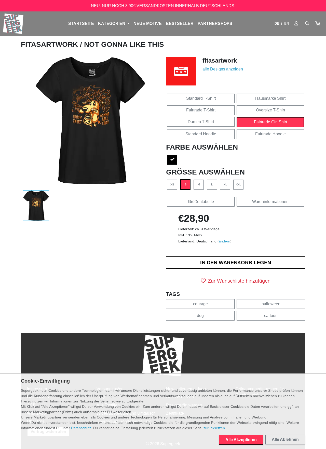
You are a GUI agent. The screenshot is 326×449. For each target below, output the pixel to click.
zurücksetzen (214, 428)
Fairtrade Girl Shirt (270, 122)
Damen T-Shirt (201, 122)
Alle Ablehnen (285, 439)
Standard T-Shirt (201, 98)
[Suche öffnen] (307, 23)
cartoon (271, 315)
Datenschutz (81, 428)
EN (286, 23)
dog (200, 315)
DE (277, 23)
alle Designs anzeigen (222, 69)
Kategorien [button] (112, 23)
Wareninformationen (270, 201)
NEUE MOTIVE (147, 23)
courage (200, 304)
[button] (317, 23)
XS (172, 184)
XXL (238, 184)
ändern (224, 241)
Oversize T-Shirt (270, 110)
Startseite (81, 23)
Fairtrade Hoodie (270, 134)
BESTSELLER (180, 23)
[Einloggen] (296, 23)
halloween (271, 304)
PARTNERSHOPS (215, 23)
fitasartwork (50, 44)
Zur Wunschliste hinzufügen (239, 281)
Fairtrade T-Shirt (200, 110)
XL (225, 184)
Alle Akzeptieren (241, 440)
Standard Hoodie (200, 134)
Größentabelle (201, 201)
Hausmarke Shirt (270, 98)
